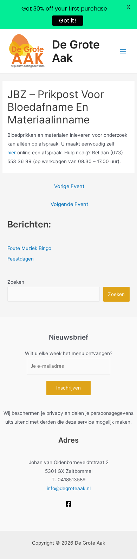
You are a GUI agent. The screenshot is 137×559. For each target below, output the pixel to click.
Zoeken (15, 282)
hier (11, 152)
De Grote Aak (76, 51)
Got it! (67, 21)
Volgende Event (69, 204)
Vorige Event (69, 186)
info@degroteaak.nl (69, 488)
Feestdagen (20, 259)
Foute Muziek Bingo (29, 248)
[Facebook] (68, 504)
